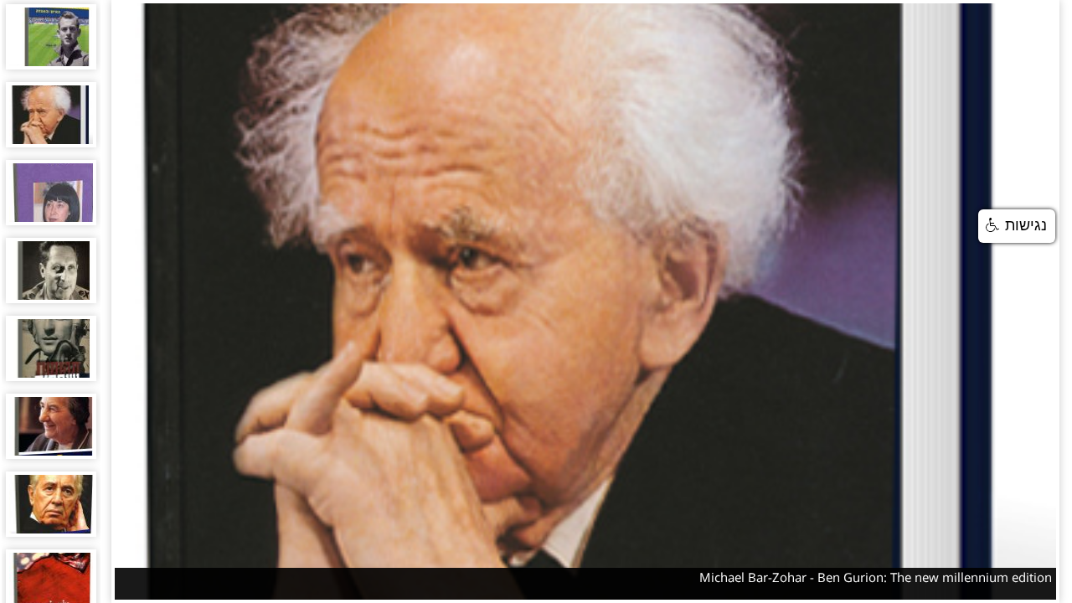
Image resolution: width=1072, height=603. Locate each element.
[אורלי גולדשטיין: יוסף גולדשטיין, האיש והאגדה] (51, 37)
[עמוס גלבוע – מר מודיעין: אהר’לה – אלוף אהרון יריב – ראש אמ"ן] (51, 270)
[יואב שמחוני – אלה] (51, 192)
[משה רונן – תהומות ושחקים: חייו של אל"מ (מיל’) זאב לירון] (51, 348)
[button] (1016, 226)
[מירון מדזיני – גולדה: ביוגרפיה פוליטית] (51, 426)
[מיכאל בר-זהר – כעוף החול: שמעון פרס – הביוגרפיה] (51, 504)
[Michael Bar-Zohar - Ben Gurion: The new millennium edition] (51, 114)
